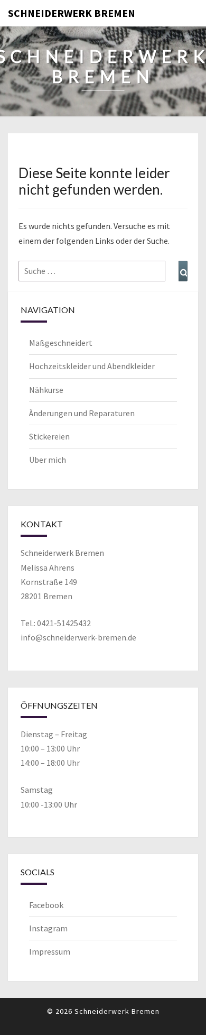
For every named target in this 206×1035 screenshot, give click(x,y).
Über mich (47, 459)
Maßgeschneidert (60, 342)
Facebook (46, 905)
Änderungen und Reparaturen (82, 413)
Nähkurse (46, 389)
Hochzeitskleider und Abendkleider (92, 366)
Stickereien (49, 436)
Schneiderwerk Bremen (71, 13)
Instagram (48, 928)
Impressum (49, 951)
